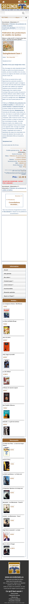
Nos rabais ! (7, 277)
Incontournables (8, 288)
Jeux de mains (6, 337)
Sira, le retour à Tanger (9, 544)
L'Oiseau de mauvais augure (10, 387)
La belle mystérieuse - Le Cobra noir (12, 474)
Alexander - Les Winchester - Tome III (12, 502)
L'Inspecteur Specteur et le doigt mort (13, 488)
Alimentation (13, 22)
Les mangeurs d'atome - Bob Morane (12, 303)
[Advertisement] (15, 227)
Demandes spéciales (9, 292)
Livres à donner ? (8, 284)
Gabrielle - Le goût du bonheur (11, 421)
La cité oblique (7, 371)
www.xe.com (23, 170)
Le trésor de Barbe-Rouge (9, 321)
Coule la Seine (6, 459)
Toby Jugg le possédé (9, 354)
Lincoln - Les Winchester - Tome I (11, 516)
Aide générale (7, 273)
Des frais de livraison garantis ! (14, 39)
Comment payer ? (8, 281)
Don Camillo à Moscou (9, 405)
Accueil (6, 270)
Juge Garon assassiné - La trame (11, 530)
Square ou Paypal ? (9, 296)
